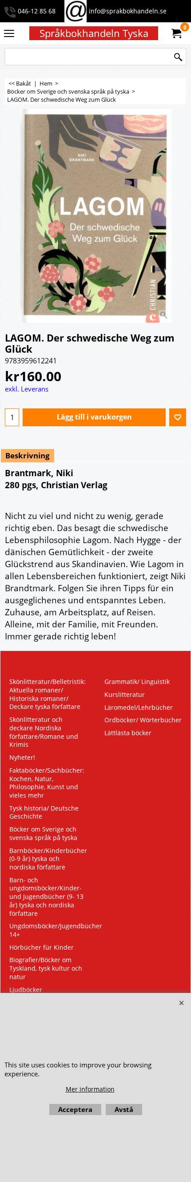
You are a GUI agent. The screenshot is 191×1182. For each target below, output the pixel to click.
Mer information (90, 1089)
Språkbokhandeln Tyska (94, 33)
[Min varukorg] (176, 33)
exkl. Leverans (26, 388)
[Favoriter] (177, 417)
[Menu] (9, 34)
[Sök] (178, 57)
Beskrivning (27, 455)
